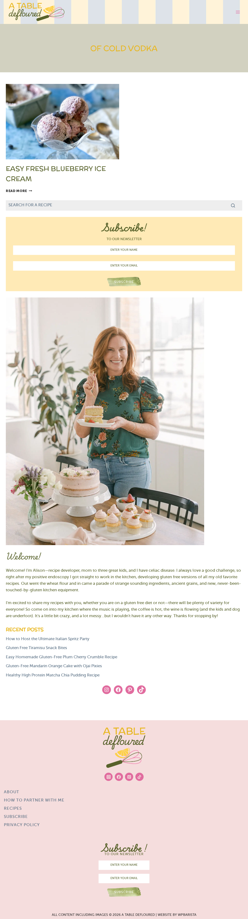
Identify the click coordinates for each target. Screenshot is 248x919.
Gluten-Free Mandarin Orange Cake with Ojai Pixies (54, 666)
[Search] (233, 205)
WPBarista (187, 915)
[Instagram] (108, 777)
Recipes (13, 808)
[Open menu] (237, 12)
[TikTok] (139, 777)
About (11, 792)
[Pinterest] (129, 777)
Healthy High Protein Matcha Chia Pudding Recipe (53, 675)
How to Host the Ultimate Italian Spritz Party (47, 639)
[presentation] (62, 121)
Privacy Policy (22, 825)
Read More (19, 191)
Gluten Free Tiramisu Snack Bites (37, 648)
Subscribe (16, 817)
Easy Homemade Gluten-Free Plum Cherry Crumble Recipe (61, 657)
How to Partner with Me (34, 800)
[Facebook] (119, 777)
